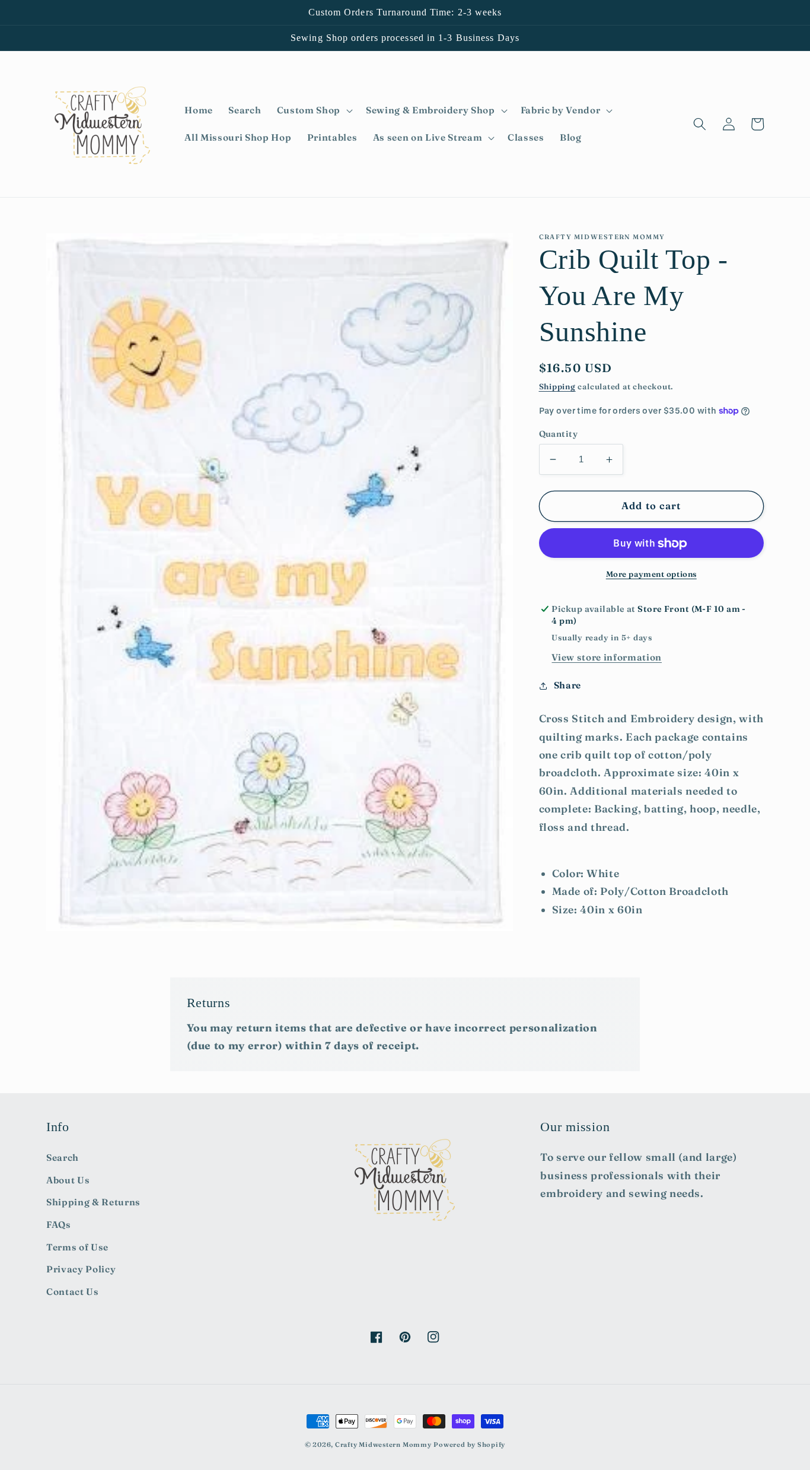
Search (62, 1157)
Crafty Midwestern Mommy (383, 1444)
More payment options (651, 574)
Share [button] (567, 685)
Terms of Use (77, 1247)
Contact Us (72, 1291)
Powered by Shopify (469, 1444)
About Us (68, 1180)
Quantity (558, 433)
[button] (313, 110)
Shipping (557, 387)
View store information (606, 657)
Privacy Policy (81, 1269)
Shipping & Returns (93, 1202)
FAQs (58, 1224)
